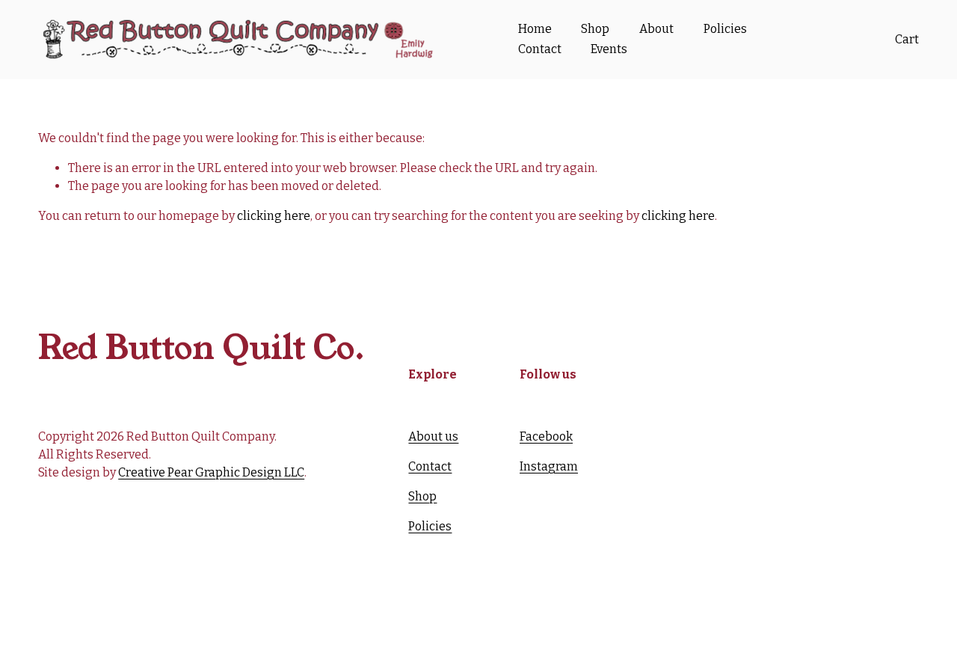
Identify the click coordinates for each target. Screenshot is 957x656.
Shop (595, 29)
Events (609, 49)
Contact (539, 49)
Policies (725, 29)
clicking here (273, 216)
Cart (907, 39)
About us (433, 436)
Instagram (549, 466)
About (656, 29)
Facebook (546, 436)
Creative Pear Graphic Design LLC (211, 472)
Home (535, 29)
